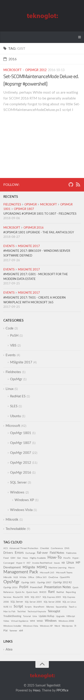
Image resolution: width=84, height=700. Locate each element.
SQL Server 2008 (52, 602)
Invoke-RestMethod (42, 563)
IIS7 (28, 563)
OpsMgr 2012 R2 (62, 582)
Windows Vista (21, 510)
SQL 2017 (36, 597)
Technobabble (16, 529)
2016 (13, 59)
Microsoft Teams (64, 573)
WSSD (40, 621)
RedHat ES (18, 396)
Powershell (36, 587)
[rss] (78, 185)
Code (9, 328)
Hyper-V (20, 563)
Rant (51, 592)
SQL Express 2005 (52, 597)
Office (31, 577)
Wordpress (67, 626)
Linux (9, 389)
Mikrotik (12, 519)
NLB (15, 577)
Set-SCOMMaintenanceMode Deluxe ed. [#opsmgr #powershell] (41, 80)
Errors (19, 552)
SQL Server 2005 (33, 602)
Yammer (13, 631)
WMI (32, 621)
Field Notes (57, 552)
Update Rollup (46, 616)
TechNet (21, 611)
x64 (21, 630)
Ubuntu (15, 416)
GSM (13, 558)
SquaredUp (61, 607)
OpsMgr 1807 (24, 209)
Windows (17, 492)
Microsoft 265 (47, 573)
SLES (13, 406)
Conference (57, 548)
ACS (5, 548)
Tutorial (27, 616)
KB (63, 563)
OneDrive (53, 577)
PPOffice (62, 690)
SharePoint (38, 607)
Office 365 (41, 577)
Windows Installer (12, 626)
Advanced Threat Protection (23, 548)
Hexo (25, 558)
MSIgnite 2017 (29, 246)
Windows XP (24, 500)
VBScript (70, 616)
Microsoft (12, 70)
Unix (34, 616)
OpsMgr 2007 (20, 453)
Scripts (28, 607)
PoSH (14, 335)
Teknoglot (54, 611)
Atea (9, 649)
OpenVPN (65, 577)
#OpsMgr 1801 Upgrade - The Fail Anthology (38, 232)
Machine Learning (57, 568)
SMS (27, 597)
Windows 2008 (66, 621)
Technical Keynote (37, 611)
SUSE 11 (7, 607)
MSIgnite (29, 567)
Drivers (8, 552)
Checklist (44, 548)
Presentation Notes (57, 587)
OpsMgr (30, 204)
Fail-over (42, 552)
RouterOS (18, 597)
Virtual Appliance (19, 621)
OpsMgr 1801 (20, 433)
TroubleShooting (12, 616)
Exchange (30, 553)
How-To (54, 557)
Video (6, 621)
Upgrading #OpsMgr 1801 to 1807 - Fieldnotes (39, 213)
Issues (57, 563)
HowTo (67, 558)
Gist (19, 558)
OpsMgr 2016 (34, 227)
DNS (67, 548)
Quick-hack (32, 592)
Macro (71, 568)
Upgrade (60, 616)
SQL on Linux (69, 602)
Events (9, 246)
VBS (13, 345)
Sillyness (50, 607)
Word (57, 626)
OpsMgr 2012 (36, 70)
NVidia (22, 577)
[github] (70, 185)
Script (18, 606)
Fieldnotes (12, 204)
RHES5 (42, 592)
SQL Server (18, 482)
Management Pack (20, 572)
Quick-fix (19, 592)
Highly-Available (38, 558)
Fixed (6, 558)
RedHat (60, 592)
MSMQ (42, 567)
